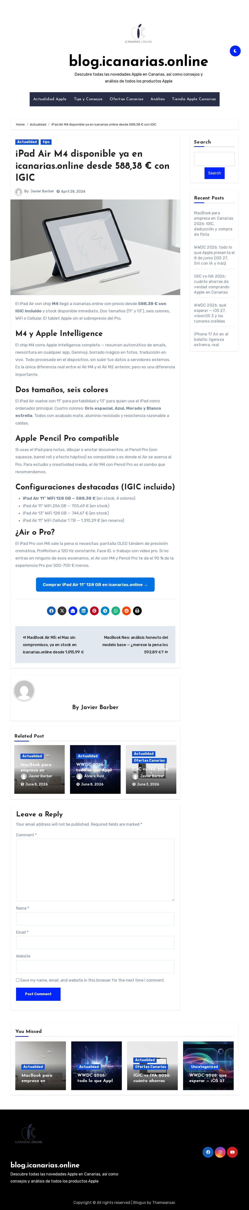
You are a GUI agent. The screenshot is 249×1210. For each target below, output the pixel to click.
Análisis (158, 99)
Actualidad (27, 142)
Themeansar (163, 1202)
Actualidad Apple (50, 99)
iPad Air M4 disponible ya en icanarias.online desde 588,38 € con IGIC (92, 166)
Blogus (139, 1202)
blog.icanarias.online (138, 62)
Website (23, 956)
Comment (26, 835)
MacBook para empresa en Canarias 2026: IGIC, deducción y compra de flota (213, 224)
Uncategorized (204, 1067)
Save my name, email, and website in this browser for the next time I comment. (92, 980)
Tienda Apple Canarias (194, 99)
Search (202, 142)
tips (46, 142)
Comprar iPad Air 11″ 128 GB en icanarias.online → (95, 584)
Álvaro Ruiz (94, 776)
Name (22, 908)
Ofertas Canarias (126, 99)
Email (22, 932)
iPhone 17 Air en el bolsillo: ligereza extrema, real (211, 339)
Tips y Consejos (88, 99)
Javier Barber (42, 191)
